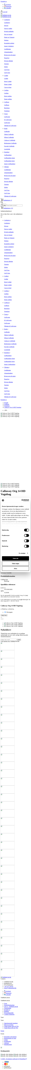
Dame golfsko (8, 99)
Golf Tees (6, 69)
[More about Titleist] (7, 912)
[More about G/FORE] (7, 713)
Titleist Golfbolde (9, 134)
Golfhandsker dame (9, 158)
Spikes (6, 66)
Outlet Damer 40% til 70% (11, 1026)
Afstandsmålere (8, 52)
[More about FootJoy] (7, 705)
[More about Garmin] (7, 729)
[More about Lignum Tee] (7, 785)
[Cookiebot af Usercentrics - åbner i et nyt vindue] (22, 500)
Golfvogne (7, 117)
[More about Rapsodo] (7, 856)
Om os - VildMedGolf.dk (11, 1006)
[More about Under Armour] (7, 920)
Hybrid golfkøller (9, 31)
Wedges (6, 40)
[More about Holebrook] (7, 753)
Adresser (6, 1043)
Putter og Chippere (9, 37)
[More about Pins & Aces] (7, 976)
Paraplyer (6, 58)
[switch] (26, 535)
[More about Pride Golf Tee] (7, 848)
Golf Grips (7, 72)
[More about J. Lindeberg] (7, 761)
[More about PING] (7, 952)
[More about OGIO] (7, 840)
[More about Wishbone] (7, 960)
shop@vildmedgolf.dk (10, 988)
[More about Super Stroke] (7, 896)
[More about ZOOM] (7, 936)
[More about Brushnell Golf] (7, 944)
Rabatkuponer (8, 1044)
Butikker (6, 1011)
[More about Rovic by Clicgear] (7, 872)
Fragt (5, 1003)
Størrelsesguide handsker (11, 1023)
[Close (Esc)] (1, 617)
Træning (6, 64)
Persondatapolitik (9, 1013)
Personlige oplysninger (10, 1036)
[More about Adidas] (7, 649)
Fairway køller (8, 28)
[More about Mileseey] (7, 817)
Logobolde (7, 149)
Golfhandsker (8, 155)
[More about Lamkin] (7, 769)
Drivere (6, 25)
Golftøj (6, 75)
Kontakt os (4, 1)
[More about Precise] (7, 968)
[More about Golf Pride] (7, 737)
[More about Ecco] (7, 697)
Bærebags (7, 108)
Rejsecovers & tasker (10, 55)
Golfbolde (7, 131)
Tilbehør (6, 167)
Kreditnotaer (7, 1041)
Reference (4, 573)
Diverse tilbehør (8, 61)
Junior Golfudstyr (9, 46)
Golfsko (6, 90)
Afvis (15, 568)
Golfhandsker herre (9, 161)
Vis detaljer (22, 553)
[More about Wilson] (7, 928)
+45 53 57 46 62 (8, 986)
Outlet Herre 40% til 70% (11, 1028)
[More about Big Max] (7, 657)
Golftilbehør (7, 49)
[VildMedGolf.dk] (6, 15)
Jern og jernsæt (8, 34)
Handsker (6, 152)
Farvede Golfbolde (9, 146)
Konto (2, 1031)
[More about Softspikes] (7, 888)
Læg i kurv (4, 615)
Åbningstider (7, 1008)
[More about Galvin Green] (7, 721)
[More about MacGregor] (7, 801)
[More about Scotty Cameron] (7, 880)
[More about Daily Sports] (7, 689)
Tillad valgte (15, 563)
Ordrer (6, 1040)
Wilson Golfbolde (9, 137)
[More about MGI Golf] (7, 809)
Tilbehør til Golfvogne (10, 125)
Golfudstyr (7, 19)
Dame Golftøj (8, 84)
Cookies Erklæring (9, 1014)
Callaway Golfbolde (9, 140)
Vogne (6, 114)
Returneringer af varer (10, 1038)
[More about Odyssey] (7, 833)
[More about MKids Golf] (7, 825)
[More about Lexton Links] (7, 777)
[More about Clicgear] (7, 673)
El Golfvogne (8, 119)
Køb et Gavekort (8, 1025)
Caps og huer (7, 87)
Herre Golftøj (7, 81)
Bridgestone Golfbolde (10, 143)
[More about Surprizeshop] (7, 904)
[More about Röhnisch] (7, 864)
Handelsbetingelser (9, 1005)
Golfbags (6, 102)
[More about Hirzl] (7, 745)
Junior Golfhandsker (9, 164)
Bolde (5, 128)
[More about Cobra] (7, 681)
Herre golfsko (8, 96)
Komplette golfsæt (9, 43)
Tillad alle (15, 558)
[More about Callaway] (7, 665)
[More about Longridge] (7, 793)
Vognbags (7, 111)
